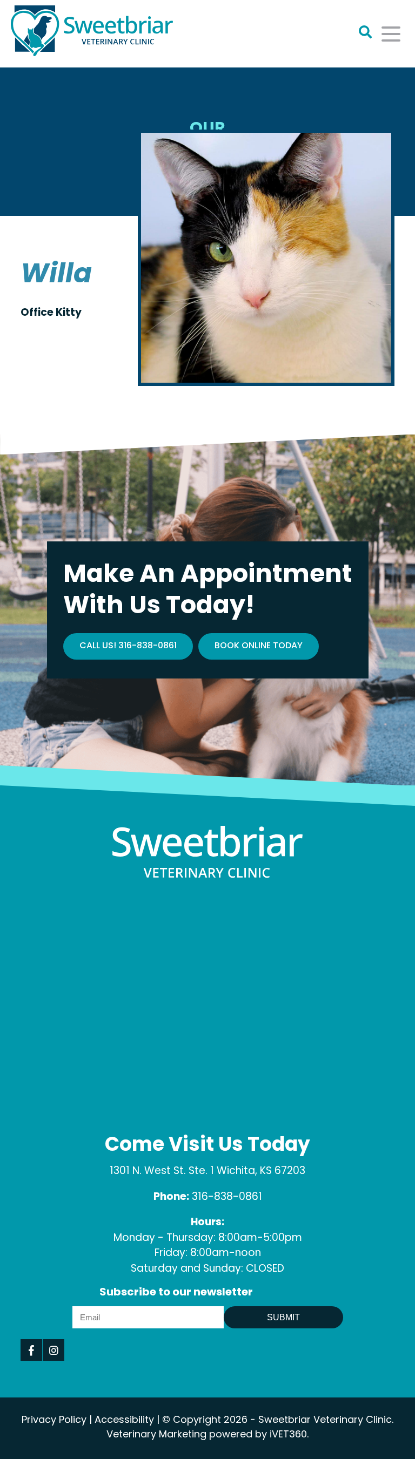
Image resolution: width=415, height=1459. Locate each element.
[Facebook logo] (31, 1350)
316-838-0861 (227, 1197)
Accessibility (124, 1421)
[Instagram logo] (53, 1350)
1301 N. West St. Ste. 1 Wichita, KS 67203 (207, 1171)
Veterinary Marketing (156, 1435)
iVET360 (288, 1435)
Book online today (259, 646)
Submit (283, 1317)
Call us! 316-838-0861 (128, 646)
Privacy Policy (54, 1421)
